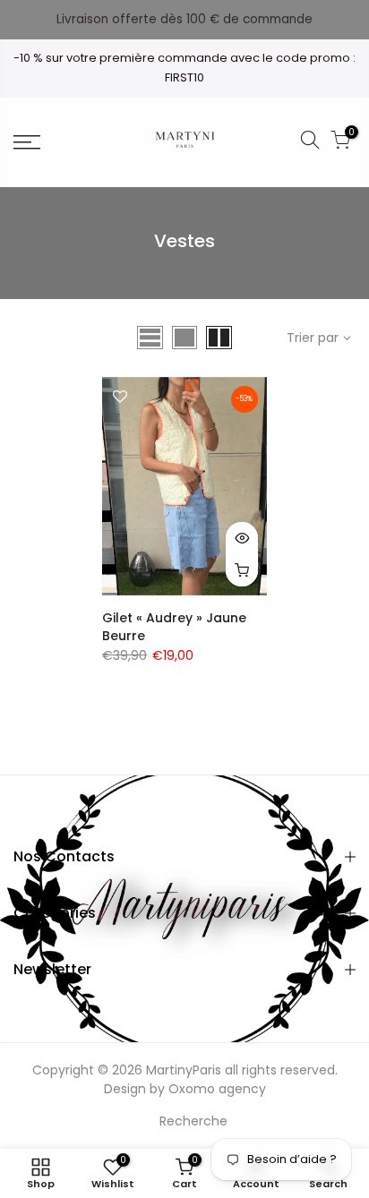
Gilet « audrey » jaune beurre (174, 627)
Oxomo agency (217, 1089)
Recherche (193, 1121)
